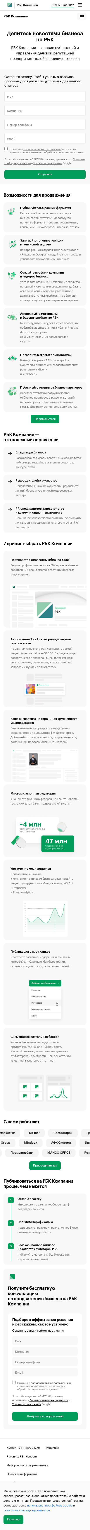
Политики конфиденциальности (48, 1400)
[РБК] (9, 5)
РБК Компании (27, 5)
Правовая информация (22, 1473)
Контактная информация (23, 1447)
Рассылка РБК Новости (22, 1456)
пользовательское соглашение (42, 149)
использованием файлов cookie (49, 1505)
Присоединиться (45, 1165)
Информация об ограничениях (27, 1464)
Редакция (52, 1447)
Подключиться (45, 419)
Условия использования (47, 163)
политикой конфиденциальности (26, 1509)
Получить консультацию (45, 1416)
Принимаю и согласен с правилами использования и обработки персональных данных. (47, 150)
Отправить (45, 174)
